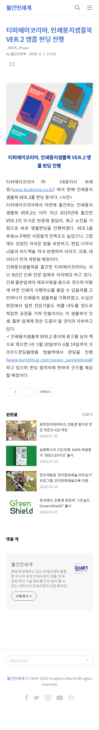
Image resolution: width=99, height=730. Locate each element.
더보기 (87, 414)
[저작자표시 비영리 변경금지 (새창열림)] (62, 392)
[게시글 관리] (27, 392)
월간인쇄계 (18, 7)
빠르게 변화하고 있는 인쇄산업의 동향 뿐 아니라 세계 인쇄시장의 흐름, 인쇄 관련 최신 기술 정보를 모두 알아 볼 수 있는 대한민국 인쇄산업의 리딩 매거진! (39, 578)
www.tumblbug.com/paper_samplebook (49, 359)
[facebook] (26, 698)
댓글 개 (12, 539)
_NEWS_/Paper (17, 47)
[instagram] (48, 698)
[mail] (71, 698)
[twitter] (36, 698)
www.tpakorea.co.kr (32, 189)
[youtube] (60, 698)
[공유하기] (21, 392)
